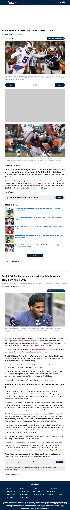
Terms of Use (11, 494)
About (9, 488)
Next (59, 85)
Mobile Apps (11, 491)
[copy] (15, 38)
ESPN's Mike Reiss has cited (46, 349)
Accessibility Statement (55, 494)
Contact (35, 488)
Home (7, 261)
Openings (22, 488)
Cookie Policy (23, 494)
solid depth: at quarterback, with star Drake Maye (21, 341)
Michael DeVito (9, 287)
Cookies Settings (24, 498)
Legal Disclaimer (38, 494)
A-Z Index (10, 498)
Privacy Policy (51, 491)
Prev (10, 85)
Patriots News (15, 261)
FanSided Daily (24, 491)
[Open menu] (4, 3)
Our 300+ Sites (52, 488)
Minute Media (11, 502)
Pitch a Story (37, 491)
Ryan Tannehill (35, 185)
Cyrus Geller (8, 34)
